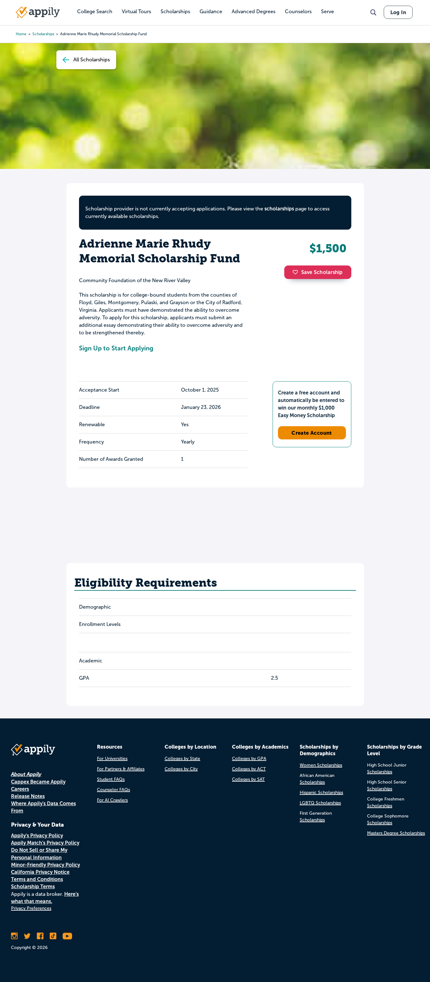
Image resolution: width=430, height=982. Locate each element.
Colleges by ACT (249, 769)
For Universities (112, 758)
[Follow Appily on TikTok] (53, 936)
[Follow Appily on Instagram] (14, 936)
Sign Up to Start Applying (116, 348)
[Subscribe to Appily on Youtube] (67, 936)
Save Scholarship (322, 272)
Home (21, 34)
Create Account (311, 433)
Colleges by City (181, 769)
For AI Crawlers (112, 800)
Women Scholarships (321, 765)
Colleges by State (182, 758)
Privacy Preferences (31, 908)
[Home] (38, 12)
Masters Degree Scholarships (396, 833)
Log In (398, 12)
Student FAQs (111, 779)
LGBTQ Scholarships (320, 803)
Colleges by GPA (249, 758)
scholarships (279, 208)
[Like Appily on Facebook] (40, 936)
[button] (297, 272)
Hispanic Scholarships (321, 792)
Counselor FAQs (113, 789)
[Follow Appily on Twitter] (27, 936)
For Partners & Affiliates (120, 769)
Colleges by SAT (248, 779)
